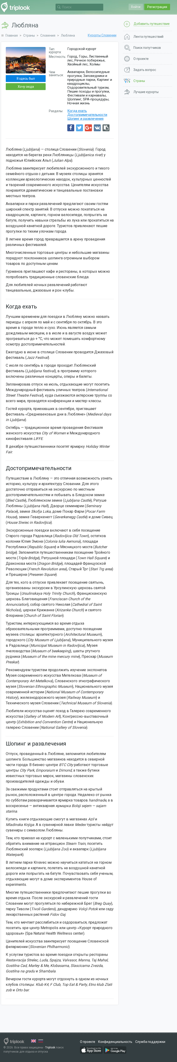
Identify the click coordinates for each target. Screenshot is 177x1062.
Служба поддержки (150, 1042)
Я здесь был (26, 78)
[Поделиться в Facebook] (70, 127)
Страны (29, 35)
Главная (12, 35)
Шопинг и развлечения (85, 119)
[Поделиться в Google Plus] (88, 127)
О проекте (87, 1042)
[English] (33, 1041)
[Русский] (40, 1041)
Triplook (50, 1047)
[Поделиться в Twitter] (79, 127)
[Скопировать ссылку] (106, 127)
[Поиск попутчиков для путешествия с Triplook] (16, 7)
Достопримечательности (87, 115)
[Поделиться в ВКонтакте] (97, 127)
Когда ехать (77, 111)
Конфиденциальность (115, 1042)
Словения (47, 35)
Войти (135, 7)
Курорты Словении (102, 35)
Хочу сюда (26, 86)
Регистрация (157, 7)
